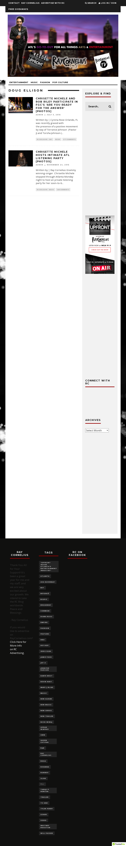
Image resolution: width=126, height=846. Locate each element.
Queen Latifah (45, 741)
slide (43, 778)
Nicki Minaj (46, 722)
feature (45, 634)
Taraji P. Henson (45, 790)
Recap (57, 139)
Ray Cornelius (30, 3)
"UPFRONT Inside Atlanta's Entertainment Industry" (49, 566)
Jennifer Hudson (45, 669)
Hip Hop (45, 645)
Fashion (45, 82)
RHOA (43, 761)
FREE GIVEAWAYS (18, 9)
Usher (44, 814)
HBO (43, 640)
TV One (44, 803)
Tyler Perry (47, 809)
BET (42, 588)
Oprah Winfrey (45, 728)
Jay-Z (43, 663)
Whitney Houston (45, 826)
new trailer (47, 716)
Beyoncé (45, 593)
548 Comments (63, 189)
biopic (44, 599)
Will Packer (47, 833)
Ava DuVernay (48, 582)
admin (39, 115)
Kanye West (47, 676)
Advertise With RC (53, 3)
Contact (14, 3)
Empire (44, 622)
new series (46, 710)
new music (46, 705)
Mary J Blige (47, 687)
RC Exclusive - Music (45, 189)
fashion (45, 628)
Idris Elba (46, 651)
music (44, 693)
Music (34, 82)
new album (46, 699)
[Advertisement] (99, 163)
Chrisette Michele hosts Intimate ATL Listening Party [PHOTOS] (53, 156)
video (44, 820)
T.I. (42, 784)
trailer (45, 797)
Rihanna (45, 767)
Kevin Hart (46, 682)
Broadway (46, 605)
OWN (43, 735)
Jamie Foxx (46, 657)
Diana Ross (46, 616)
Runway (45, 773)
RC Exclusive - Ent (44, 139)
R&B (42, 748)
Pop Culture (60, 82)
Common (45, 611)
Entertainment (18, 82)
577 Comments (69, 139)
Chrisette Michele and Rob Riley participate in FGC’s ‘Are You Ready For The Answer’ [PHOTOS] (57, 105)
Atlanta (45, 576)
